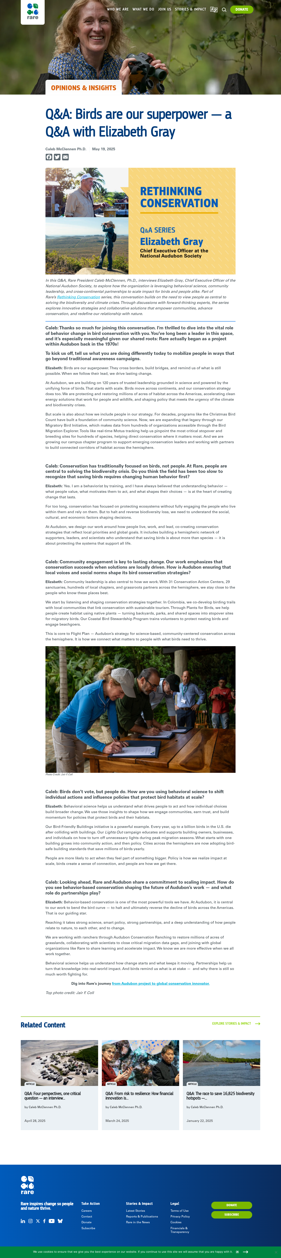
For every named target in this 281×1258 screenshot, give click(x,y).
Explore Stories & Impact (231, 1023)
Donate (242, 10)
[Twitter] (38, 1221)
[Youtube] (52, 1221)
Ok (237, 1252)
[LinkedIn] (23, 1221)
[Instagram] (30, 1221)
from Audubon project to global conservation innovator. (161, 984)
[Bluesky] (60, 1221)
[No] (276, 1252)
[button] (224, 10)
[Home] (51, 1185)
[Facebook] (44, 1221)
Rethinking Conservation (78, 297)
